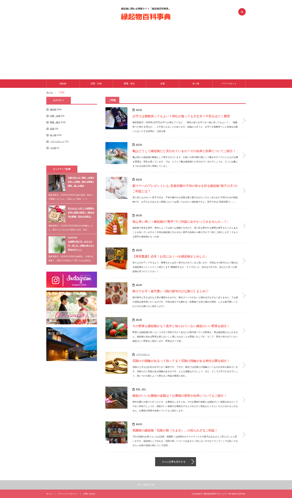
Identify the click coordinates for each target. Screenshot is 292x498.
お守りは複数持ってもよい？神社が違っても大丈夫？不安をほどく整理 (181, 116)
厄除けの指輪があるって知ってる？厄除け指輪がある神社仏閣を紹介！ (181, 361)
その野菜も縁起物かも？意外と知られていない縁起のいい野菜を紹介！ (181, 326)
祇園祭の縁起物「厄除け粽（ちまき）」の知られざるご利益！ (175, 430)
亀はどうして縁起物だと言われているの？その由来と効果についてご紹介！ (184, 151)
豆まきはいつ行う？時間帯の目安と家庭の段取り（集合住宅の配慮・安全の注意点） (81, 212)
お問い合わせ (89, 494)
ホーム (49, 494)
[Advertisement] (146, 49)
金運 (162, 83)
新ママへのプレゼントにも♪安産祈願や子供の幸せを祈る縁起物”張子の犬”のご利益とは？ (184, 188)
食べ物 (195, 83)
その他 (53, 148)
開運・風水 (129, 83)
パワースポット (229, 83)
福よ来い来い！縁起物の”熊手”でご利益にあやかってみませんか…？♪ (180, 221)
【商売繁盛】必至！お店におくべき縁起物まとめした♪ (169, 256)
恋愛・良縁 (96, 83)
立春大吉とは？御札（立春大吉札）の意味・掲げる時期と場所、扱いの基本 (81, 182)
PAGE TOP (148, 484)
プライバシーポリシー (68, 494)
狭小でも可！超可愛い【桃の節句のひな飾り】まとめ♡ (170, 291)
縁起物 (63, 83)
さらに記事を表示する (174, 461)
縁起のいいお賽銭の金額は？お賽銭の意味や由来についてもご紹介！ (179, 395)
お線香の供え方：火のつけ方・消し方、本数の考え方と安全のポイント (81, 245)
